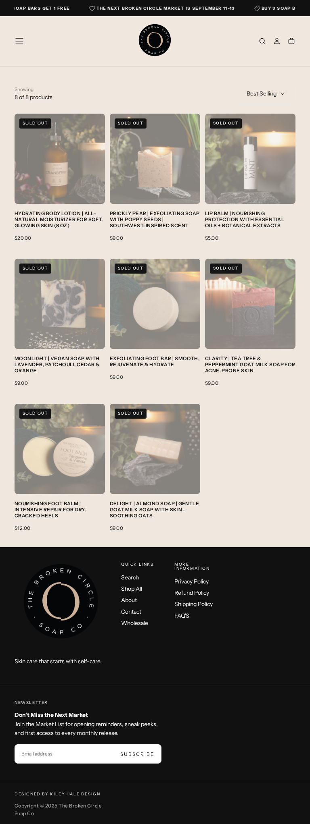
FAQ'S (181, 615)
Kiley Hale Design (75, 794)
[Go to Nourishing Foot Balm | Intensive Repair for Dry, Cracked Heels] (60, 449)
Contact (131, 611)
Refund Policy (191, 592)
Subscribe (137, 754)
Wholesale (134, 623)
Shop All (131, 588)
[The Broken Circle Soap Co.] (61, 603)
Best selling (261, 93)
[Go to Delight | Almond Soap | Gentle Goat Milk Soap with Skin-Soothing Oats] (155, 449)
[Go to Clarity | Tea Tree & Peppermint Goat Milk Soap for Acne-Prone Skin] (250, 304)
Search (130, 577)
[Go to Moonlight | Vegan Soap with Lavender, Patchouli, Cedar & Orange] (60, 304)
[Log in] (277, 42)
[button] (19, 41)
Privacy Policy (191, 581)
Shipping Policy (193, 604)
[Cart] (291, 42)
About (129, 600)
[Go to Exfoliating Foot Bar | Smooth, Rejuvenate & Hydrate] (155, 304)
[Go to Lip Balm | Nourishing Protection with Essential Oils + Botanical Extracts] (250, 159)
